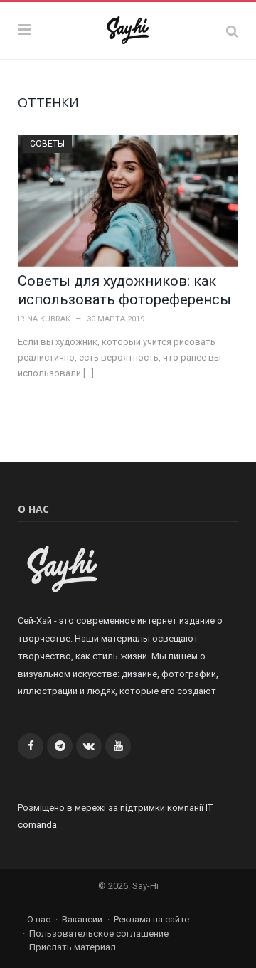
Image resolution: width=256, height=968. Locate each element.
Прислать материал (72, 947)
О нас (38, 919)
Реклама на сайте (151, 919)
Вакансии (82, 919)
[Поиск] (232, 30)
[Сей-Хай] (128, 29)
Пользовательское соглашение (99, 933)
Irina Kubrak (44, 319)
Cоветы (47, 144)
